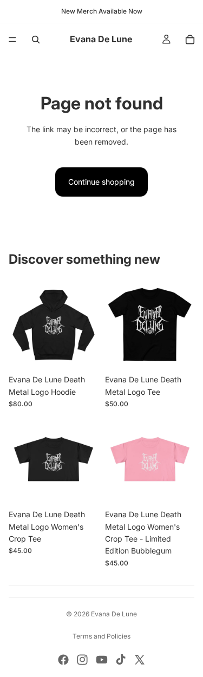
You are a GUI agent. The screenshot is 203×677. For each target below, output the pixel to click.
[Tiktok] (120, 659)
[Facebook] (63, 659)
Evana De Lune (114, 614)
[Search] (36, 39)
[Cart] (190, 39)
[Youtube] (101, 659)
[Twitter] (139, 659)
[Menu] (12, 39)
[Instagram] (82, 659)
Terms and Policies (101, 636)
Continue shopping (101, 181)
